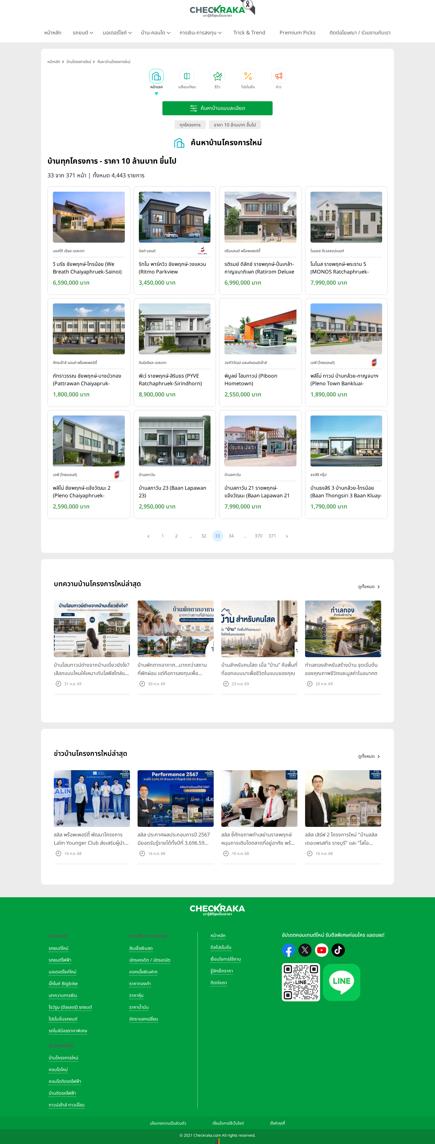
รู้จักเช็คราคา (221, 971)
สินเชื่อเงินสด (141, 948)
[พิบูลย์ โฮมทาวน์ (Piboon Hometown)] (260, 330)
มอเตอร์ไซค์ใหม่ (62, 972)
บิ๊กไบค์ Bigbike (63, 983)
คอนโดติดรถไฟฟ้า (65, 1081)
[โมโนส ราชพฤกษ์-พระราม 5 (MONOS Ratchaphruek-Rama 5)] (346, 218)
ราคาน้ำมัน (139, 1007)
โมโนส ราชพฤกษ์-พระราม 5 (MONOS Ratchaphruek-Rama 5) (339, 268)
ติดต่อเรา (218, 982)
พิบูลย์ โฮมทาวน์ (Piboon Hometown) (251, 379)
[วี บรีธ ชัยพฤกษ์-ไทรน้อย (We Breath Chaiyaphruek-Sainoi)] (89, 218)
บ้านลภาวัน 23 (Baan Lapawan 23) (172, 492)
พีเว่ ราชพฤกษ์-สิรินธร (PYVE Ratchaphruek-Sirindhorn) (170, 379)
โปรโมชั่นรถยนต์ (63, 1019)
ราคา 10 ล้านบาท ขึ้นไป (235, 125)
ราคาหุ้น (136, 995)
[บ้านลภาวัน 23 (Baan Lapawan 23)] (175, 442)
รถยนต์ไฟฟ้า (60, 960)
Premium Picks (298, 33)
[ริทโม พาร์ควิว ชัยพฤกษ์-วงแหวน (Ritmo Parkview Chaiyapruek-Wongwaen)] (175, 218)
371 (272, 536)
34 (231, 536)
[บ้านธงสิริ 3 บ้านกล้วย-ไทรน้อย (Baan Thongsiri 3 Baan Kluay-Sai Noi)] (346, 442)
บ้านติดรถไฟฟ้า (62, 1093)
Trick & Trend (249, 33)
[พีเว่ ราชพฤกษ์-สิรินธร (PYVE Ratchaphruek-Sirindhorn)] (175, 330)
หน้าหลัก (52, 33)
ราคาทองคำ (140, 983)
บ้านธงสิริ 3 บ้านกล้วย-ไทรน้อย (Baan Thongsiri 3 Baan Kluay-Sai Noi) (346, 492)
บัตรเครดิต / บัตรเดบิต (149, 960)
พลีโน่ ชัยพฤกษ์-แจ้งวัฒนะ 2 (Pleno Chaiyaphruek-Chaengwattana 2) (82, 492)
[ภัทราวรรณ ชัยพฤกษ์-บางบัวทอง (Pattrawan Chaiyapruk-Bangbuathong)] (89, 330)
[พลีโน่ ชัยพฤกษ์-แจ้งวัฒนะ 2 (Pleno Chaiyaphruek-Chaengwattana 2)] (89, 442)
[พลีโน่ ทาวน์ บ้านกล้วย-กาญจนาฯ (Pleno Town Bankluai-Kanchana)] (346, 330)
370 (258, 536)
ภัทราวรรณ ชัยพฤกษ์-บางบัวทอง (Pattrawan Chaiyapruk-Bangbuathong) (87, 380)
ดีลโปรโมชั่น (221, 947)
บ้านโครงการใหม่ (63, 1058)
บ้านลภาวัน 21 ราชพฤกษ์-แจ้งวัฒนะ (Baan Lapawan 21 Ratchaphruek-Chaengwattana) (257, 492)
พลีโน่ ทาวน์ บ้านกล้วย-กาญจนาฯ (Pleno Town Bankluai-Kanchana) (344, 380)
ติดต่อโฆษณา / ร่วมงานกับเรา (360, 33)
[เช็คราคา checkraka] (217, 11)
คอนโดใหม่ (58, 1069)
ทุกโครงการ (190, 125)
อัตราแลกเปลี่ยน (143, 1019)
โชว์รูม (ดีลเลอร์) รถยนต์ (70, 1007)
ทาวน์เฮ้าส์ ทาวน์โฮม (67, 1105)
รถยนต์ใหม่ (58, 948)
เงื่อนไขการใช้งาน (225, 959)
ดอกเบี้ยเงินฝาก (143, 972)
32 (203, 536)
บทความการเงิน (63, 995)
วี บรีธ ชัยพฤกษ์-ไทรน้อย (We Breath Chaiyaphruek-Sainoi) (87, 268)
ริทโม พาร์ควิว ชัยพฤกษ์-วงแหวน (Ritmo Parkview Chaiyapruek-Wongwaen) (172, 268)
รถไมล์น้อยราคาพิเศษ (68, 1030)
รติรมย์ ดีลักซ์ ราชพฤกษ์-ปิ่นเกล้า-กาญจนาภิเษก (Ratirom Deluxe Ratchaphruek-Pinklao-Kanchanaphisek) (259, 268)
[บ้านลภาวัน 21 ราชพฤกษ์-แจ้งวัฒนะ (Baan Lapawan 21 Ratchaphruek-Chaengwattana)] (260, 442)
